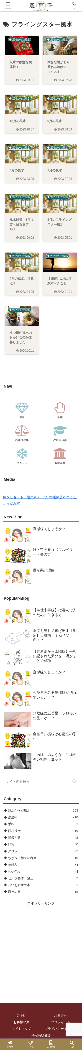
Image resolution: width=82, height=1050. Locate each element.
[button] (74, 781)
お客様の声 (21, 1022)
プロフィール (60, 1022)
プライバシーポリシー (61, 1028)
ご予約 (21, 1015)
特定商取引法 (41, 1035)
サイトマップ (21, 1028)
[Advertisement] (41, 947)
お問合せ (60, 1015)
